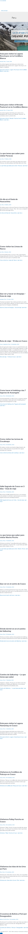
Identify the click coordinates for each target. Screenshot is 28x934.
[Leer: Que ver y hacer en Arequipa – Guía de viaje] (14, 290)
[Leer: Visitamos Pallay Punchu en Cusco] (14, 816)
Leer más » (13, 70)
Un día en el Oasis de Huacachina (9, 200)
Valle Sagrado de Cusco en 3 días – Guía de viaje (12, 487)
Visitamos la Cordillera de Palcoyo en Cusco (11, 773)
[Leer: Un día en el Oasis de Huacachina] (14, 195)
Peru (5, 61)
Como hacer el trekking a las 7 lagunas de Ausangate (13, 391)
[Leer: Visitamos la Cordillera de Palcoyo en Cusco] (14, 768)
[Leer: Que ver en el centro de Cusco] (14, 580)
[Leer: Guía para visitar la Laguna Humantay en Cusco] (14, 720)
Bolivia (1, 919)
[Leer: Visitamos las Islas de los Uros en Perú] (14, 863)
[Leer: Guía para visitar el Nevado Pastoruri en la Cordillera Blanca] (14, 101)
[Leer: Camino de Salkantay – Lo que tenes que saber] (14, 671)
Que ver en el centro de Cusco (13, 584)
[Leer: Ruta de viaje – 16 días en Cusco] (14, 337)
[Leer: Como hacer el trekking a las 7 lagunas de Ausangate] (14, 387)
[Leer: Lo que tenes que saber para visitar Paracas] (14, 150)
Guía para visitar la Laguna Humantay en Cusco (11, 724)
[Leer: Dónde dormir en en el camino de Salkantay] (14, 625)
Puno (3, 872)
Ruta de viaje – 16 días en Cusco (13, 341)
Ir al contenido (3, 0)
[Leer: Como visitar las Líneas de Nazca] (14, 243)
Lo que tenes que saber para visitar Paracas (12, 154)
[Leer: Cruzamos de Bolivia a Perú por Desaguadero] (14, 910)
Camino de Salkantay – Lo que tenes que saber (13, 675)
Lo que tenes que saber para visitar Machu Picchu (12, 536)
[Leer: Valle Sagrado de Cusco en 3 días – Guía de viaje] (14, 483)
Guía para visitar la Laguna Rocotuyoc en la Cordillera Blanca (11, 56)
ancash (1, 61)
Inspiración (5, 344)
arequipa (2, 299)
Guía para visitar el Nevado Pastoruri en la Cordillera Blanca (13, 106)
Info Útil (5, 919)
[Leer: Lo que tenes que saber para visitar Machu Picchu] (14, 531)
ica (0, 158)
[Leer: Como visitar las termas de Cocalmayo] (14, 435)
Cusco (1, 344)
